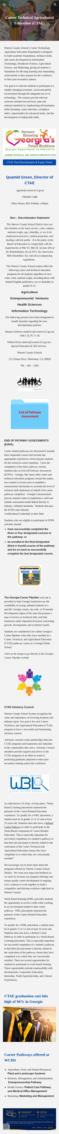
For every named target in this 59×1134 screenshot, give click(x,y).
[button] (4, 4)
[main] (29, 20)
